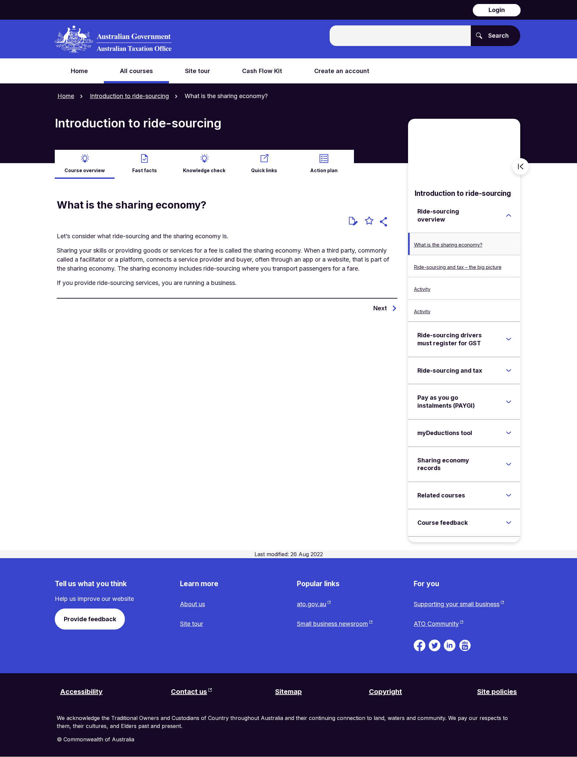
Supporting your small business (457, 604)
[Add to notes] (353, 221)
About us (192, 604)
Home (65, 95)
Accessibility (81, 692)
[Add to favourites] (369, 221)
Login (497, 9)
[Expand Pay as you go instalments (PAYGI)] (508, 401)
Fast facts (144, 170)
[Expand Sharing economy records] (508, 464)
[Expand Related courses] (508, 495)
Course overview (84, 170)
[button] (384, 223)
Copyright (385, 692)
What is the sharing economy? (448, 245)
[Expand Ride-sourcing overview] (508, 215)
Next (380, 308)
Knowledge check (204, 170)
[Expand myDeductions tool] (508, 433)
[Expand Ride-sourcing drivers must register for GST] (508, 339)
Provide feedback (90, 619)
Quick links (264, 170)
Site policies (497, 692)
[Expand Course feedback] (508, 522)
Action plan (324, 170)
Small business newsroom (332, 623)
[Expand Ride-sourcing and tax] (508, 370)
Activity (422, 289)
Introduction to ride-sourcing (129, 95)
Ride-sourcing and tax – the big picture (458, 267)
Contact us (189, 692)
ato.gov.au (311, 604)
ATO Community (436, 623)
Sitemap (288, 692)
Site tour (191, 623)
